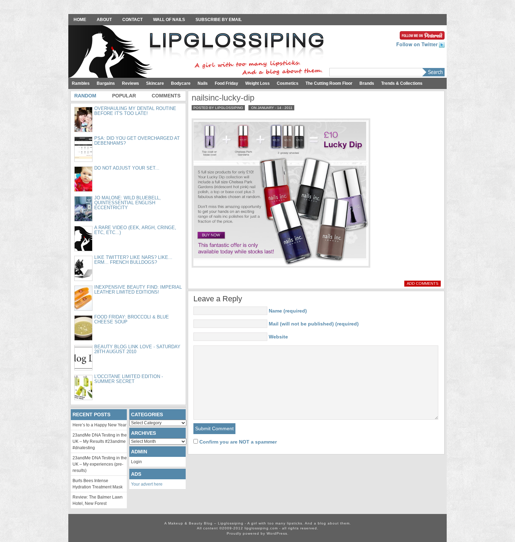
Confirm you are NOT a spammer (237, 442)
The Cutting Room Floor (328, 83)
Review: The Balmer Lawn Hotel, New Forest (98, 500)
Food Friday (226, 83)
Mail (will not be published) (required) (314, 324)
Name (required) (288, 311)
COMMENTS (166, 95)
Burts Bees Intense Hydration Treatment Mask (98, 483)
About (104, 19)
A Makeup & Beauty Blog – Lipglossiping (198, 52)
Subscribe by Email (218, 19)
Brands (366, 83)
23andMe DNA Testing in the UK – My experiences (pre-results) (100, 464)
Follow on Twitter (417, 44)
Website (278, 336)
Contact (132, 19)
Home (80, 19)
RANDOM (85, 95)
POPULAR (124, 95)
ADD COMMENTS (422, 283)
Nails (203, 83)
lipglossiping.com (261, 528)
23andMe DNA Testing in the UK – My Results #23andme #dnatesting (100, 441)
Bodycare (181, 83)
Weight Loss (257, 83)
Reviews (130, 83)
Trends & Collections (402, 83)
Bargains (106, 83)
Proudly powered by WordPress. (258, 533)
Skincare (155, 83)
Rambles (81, 83)
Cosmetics (287, 83)
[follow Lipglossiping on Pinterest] (422, 34)
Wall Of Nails (169, 19)
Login (136, 461)
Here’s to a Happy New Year (99, 425)
